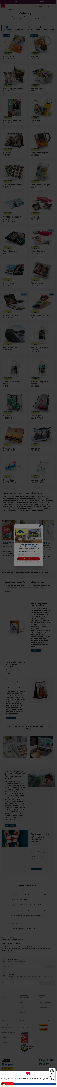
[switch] (52, 1079)
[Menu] (55, 1069)
